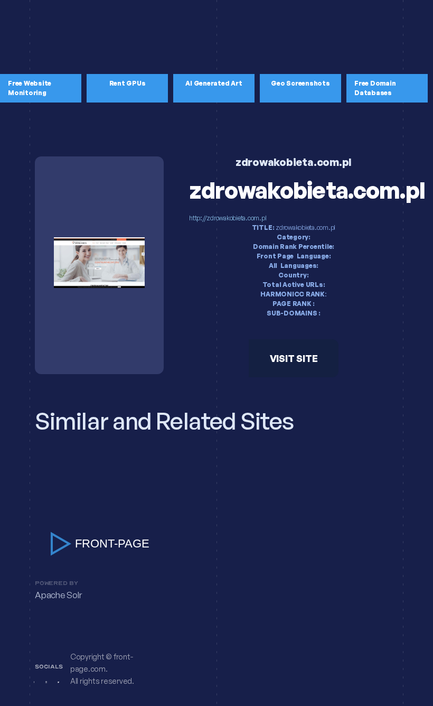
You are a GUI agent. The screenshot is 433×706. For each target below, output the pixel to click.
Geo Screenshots (300, 83)
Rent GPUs (127, 83)
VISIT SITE (294, 358)
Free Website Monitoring (29, 88)
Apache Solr (58, 595)
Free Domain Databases (375, 88)
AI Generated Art (213, 83)
